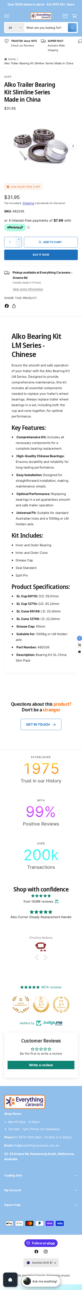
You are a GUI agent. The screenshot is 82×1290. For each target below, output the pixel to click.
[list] (41, 45)
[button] (6, 16)
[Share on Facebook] (6, 305)
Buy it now (41, 254)
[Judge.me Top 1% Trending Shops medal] (61, 1004)
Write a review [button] (41, 1065)
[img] (41, 896)
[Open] (10, 1280)
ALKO (8, 76)
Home (12, 59)
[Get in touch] (65, 16)
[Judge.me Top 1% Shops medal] (41, 1004)
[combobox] (51, 27)
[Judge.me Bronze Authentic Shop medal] (21, 1004)
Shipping (28, 203)
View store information (28, 289)
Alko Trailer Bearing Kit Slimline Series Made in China (38, 63)
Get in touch (38, 724)
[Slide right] (73, 146)
